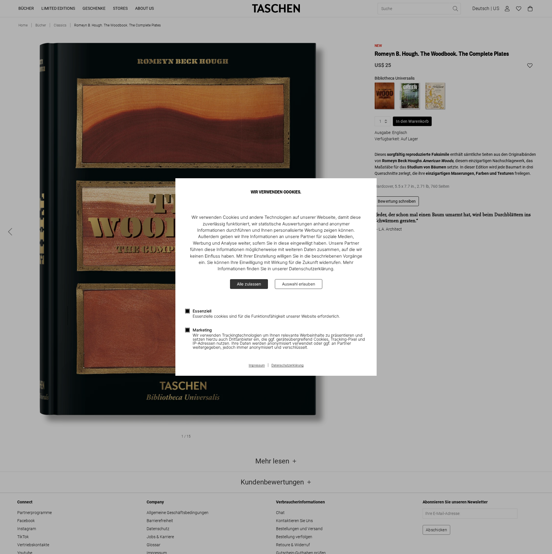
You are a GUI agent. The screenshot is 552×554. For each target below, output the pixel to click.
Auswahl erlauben (298, 283)
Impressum (257, 365)
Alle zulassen (249, 283)
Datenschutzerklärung (287, 365)
